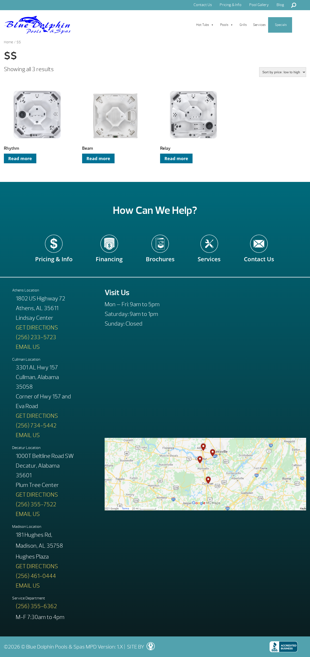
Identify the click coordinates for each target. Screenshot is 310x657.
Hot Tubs (202, 25)
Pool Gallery (259, 4)
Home (8, 42)
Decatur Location (26, 447)
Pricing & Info (230, 4)
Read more (20, 158)
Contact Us (203, 4)
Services (259, 25)
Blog (280, 4)
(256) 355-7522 (36, 504)
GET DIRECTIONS (37, 327)
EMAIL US (28, 347)
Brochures (160, 255)
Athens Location (25, 290)
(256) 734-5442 (36, 425)
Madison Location (26, 526)
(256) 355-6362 (36, 606)
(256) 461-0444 (36, 576)
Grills (243, 25)
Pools (224, 25)
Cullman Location (26, 359)
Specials (281, 25)
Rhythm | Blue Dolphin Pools (37, 25)
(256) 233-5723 (36, 337)
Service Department (28, 598)
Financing (109, 255)
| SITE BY (133, 646)
